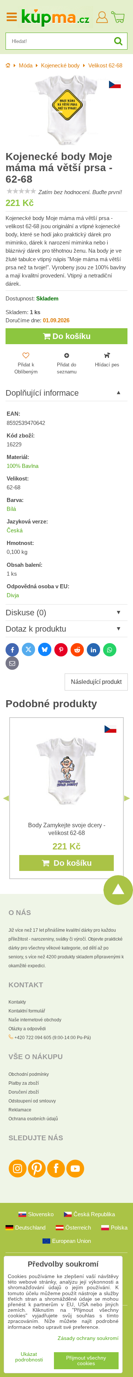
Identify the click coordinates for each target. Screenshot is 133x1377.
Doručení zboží (23, 1092)
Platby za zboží (23, 1083)
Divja (13, 595)
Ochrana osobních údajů (33, 1118)
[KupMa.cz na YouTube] (75, 1176)
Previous (6, 798)
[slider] (21, 191)
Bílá (11, 509)
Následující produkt (96, 682)
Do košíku (70, 336)
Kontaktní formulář (26, 1011)
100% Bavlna (22, 466)
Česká (15, 530)
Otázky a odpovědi (27, 1028)
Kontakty (17, 1002)
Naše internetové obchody (34, 1019)
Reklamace (19, 1109)
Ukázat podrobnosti (29, 1357)
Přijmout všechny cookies (86, 1360)
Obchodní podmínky (28, 1074)
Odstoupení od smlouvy (32, 1101)
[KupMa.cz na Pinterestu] (37, 1176)
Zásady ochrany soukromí (88, 1338)
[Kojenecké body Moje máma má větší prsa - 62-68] (66, 110)
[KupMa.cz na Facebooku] (56, 1176)
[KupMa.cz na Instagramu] (17, 1176)
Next (127, 798)
